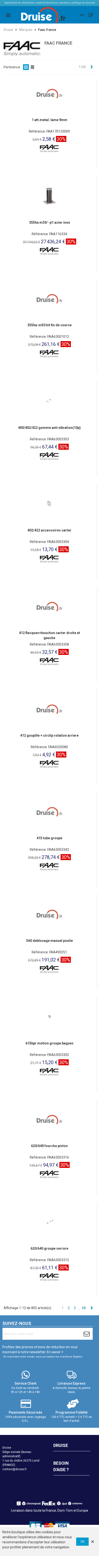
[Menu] (8, 14)
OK (82, 1541)
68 (84, 1308)
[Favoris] (90, 14)
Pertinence (12, 67)
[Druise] (81, 14)
